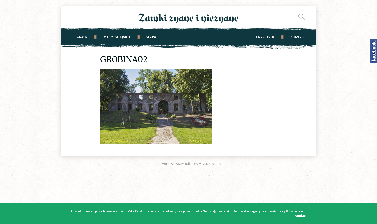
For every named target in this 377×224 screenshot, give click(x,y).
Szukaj (301, 17)
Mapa (151, 37)
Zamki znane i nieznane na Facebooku (373, 51)
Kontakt (298, 37)
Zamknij (300, 216)
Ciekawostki (264, 37)
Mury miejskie (117, 37)
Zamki (83, 37)
